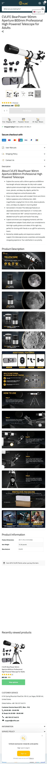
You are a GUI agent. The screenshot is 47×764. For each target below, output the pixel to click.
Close (23, 726)
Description (6, 166)
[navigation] (9, 94)
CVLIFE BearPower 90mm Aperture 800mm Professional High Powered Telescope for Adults (13, 669)
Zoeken (42, 8)
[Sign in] (39, 3)
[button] (7, 109)
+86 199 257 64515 (12, 717)
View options (13, 682)
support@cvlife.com (12, 720)
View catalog (3, 3)
